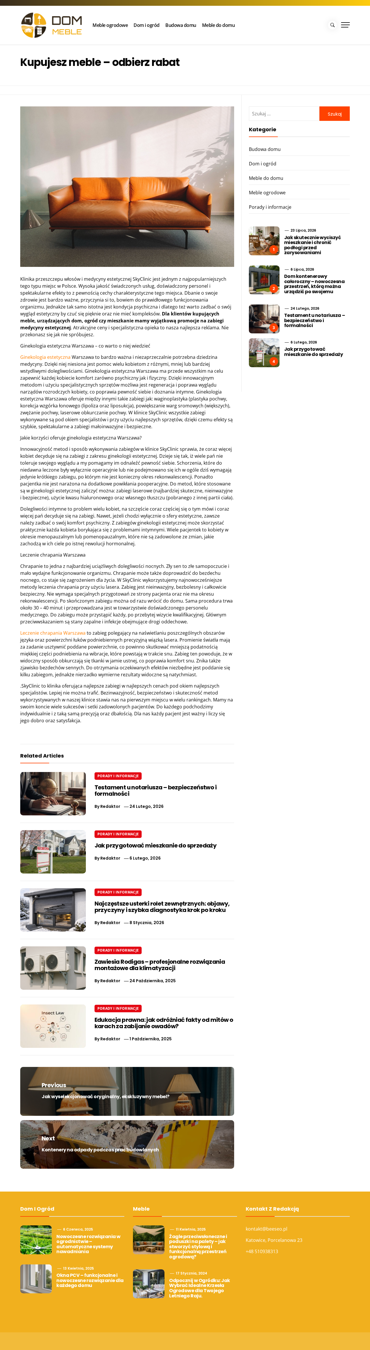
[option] (70, 1338)
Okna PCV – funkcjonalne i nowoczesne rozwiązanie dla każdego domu (90, 1280)
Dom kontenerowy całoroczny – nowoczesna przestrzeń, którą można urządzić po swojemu (314, 284)
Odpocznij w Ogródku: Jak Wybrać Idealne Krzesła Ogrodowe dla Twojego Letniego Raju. (199, 1288)
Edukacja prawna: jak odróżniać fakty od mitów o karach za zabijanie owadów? (164, 1023)
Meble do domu (218, 25)
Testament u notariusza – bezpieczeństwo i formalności (156, 790)
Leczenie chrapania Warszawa (53, 633)
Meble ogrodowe (110, 25)
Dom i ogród (147, 25)
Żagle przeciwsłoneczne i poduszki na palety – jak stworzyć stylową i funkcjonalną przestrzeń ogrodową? (198, 1246)
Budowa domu (180, 25)
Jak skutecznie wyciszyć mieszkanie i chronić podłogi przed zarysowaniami (312, 245)
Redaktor (110, 806)
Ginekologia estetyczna (45, 357)
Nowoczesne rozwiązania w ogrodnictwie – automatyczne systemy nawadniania (88, 1244)
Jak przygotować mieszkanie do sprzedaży (156, 845)
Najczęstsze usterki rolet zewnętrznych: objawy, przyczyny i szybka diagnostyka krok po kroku (162, 907)
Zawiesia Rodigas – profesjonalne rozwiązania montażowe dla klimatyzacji (160, 965)
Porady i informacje (118, 775)
